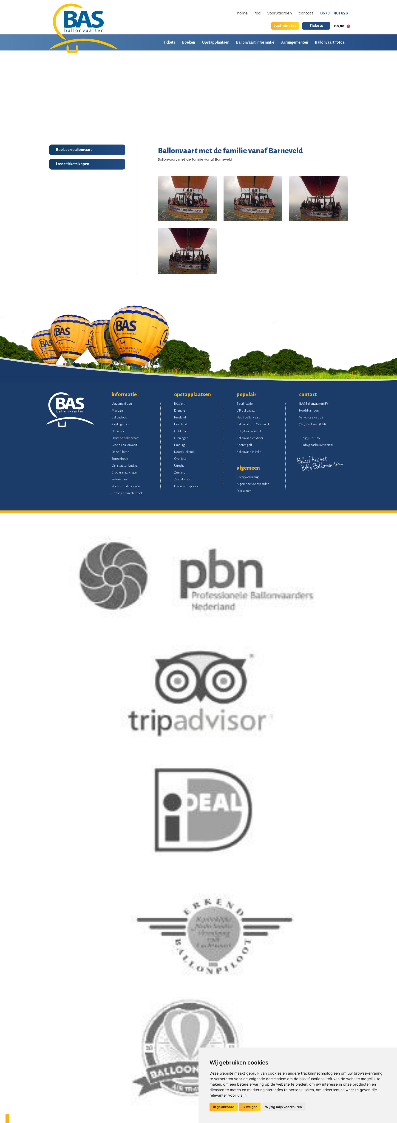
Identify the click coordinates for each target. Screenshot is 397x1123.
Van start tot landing (125, 465)
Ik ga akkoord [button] (223, 1107)
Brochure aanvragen (125, 472)
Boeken (188, 42)
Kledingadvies (121, 424)
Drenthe (179, 410)
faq (258, 13)
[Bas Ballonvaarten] (83, 51)
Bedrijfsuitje (245, 403)
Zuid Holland (182, 479)
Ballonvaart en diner (250, 438)
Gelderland (181, 431)
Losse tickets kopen (72, 164)
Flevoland (180, 424)
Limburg (179, 445)
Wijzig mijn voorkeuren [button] (283, 1107)
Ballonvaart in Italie (249, 452)
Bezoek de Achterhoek (127, 493)
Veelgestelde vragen (126, 486)
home (242, 13)
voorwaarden (279, 13)
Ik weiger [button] (250, 1107)
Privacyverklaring (248, 477)
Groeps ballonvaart (124, 445)
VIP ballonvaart (246, 410)
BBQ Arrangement (249, 431)
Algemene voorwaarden (253, 484)
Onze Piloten (120, 452)
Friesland (180, 417)
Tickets (316, 25)
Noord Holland (184, 452)
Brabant (179, 403)
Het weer (118, 431)
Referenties (119, 479)
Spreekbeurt (120, 458)
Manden (117, 410)
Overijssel (180, 458)
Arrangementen (294, 42)
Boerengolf (244, 445)
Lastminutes (285, 25)
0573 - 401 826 (334, 13)
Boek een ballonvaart (74, 150)
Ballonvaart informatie (255, 42)
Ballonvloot (119, 417)
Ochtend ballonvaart (125, 438)
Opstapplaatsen (215, 42)
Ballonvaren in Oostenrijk (253, 424)
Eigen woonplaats (186, 486)
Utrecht (179, 465)
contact (306, 13)
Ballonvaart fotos (329, 42)
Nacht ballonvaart (248, 417)
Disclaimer (244, 491)
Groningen (181, 438)
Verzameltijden (122, 403)
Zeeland (179, 472)
